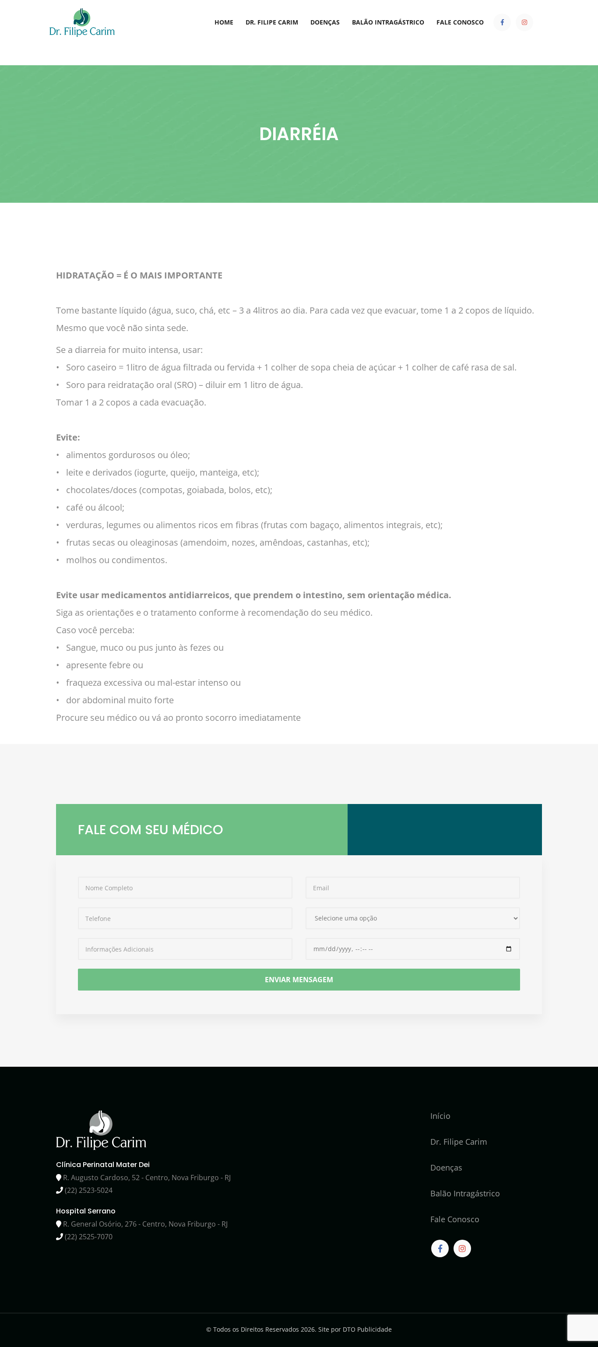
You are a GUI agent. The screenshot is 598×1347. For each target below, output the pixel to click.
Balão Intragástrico (388, 22)
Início (440, 1116)
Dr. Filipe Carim (272, 22)
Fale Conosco (460, 22)
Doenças (325, 22)
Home (224, 22)
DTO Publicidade (367, 1329)
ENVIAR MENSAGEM (299, 979)
